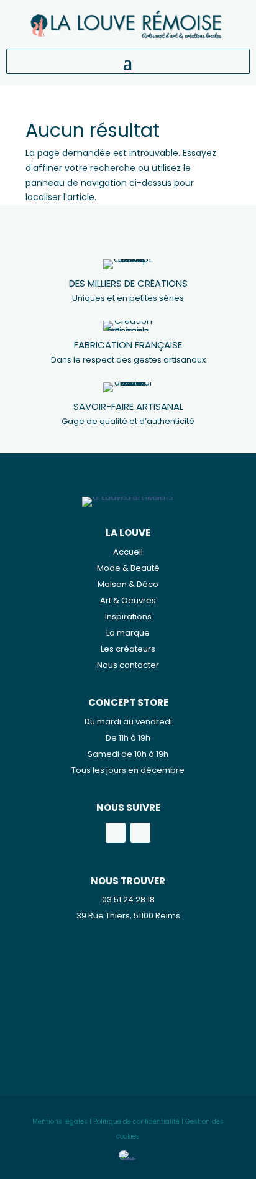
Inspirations (128, 616)
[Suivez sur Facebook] (116, 833)
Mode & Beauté (128, 568)
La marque (128, 633)
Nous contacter (128, 665)
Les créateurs (128, 649)
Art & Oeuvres (128, 600)
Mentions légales (60, 1121)
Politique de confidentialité (136, 1121)
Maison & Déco (128, 584)
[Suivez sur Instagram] (140, 833)
